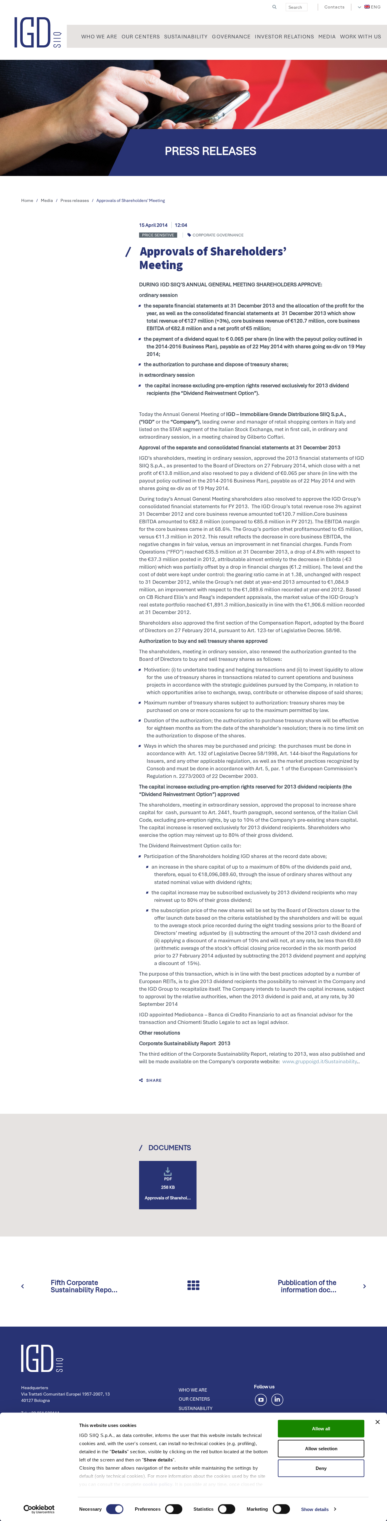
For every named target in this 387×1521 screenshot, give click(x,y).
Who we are (193, 1390)
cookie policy (158, 1484)
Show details (315, 1509)
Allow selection (321, 1448)
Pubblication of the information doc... (307, 1286)
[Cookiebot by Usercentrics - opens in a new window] (39, 1509)
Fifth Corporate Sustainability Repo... (84, 1286)
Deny (321, 1468)
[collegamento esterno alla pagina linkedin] (277, 1399)
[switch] (173, 1509)
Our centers (194, 1399)
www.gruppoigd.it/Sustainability (319, 1061)
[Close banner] (378, 1422)
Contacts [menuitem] (334, 7)
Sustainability (196, 1409)
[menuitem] (372, 7)
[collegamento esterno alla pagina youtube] (262, 1399)
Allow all (321, 1428)
